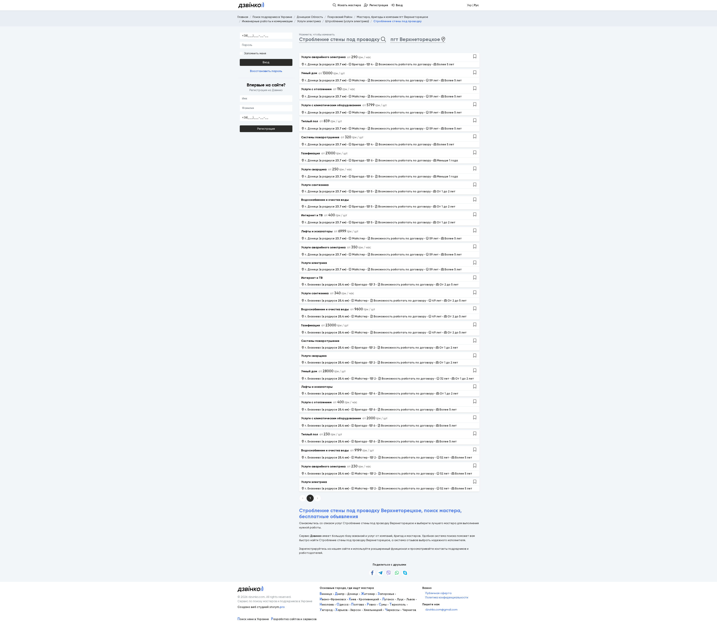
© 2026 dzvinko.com (251, 597)
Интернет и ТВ (312, 215)
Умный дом (309, 73)
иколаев (327, 604)
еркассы (392, 610)
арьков (341, 610)
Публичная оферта (438, 593)
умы (383, 604)
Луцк (400, 599)
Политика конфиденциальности (446, 597)
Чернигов (409, 610)
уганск (388, 599)
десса (342, 604)
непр (339, 594)
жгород (326, 610)
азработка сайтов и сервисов (293, 619)
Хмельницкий (373, 610)
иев (352, 599)
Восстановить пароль (266, 71)
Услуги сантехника (315, 185)
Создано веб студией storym (261, 607)
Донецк (352, 594)
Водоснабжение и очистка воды (325, 200)
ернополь (397, 604)
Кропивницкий (369, 599)
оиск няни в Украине (253, 619)
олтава (357, 604)
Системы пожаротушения (320, 137)
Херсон (355, 610)
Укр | (473, 5)
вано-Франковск (333, 599)
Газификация (310, 153)
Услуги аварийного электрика (323, 57)
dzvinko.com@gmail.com (441, 609)
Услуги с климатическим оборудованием (331, 105)
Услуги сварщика (314, 169)
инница (326, 594)
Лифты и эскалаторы (317, 231)
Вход (266, 62)
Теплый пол (309, 121)
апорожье (386, 594)
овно (371, 604)
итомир (368, 594)
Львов (410, 599)
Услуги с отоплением (316, 89)
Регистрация (266, 128)
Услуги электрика (314, 263)
